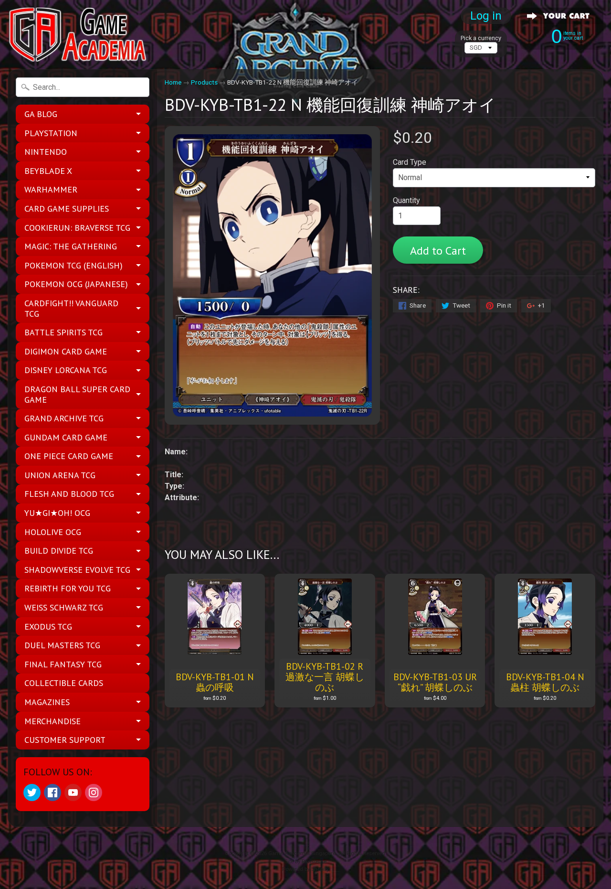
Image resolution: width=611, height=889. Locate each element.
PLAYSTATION (50, 133)
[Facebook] (52, 792)
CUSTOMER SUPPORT (64, 739)
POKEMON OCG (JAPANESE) (76, 283)
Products (204, 82)
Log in (486, 15)
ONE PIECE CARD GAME (68, 455)
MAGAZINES (47, 701)
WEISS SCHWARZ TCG (63, 607)
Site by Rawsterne (306, 861)
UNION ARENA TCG (59, 475)
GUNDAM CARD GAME (65, 437)
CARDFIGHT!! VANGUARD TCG (71, 308)
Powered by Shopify (305, 869)
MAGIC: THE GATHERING (70, 246)
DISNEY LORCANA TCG (65, 369)
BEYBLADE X (48, 170)
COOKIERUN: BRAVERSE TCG (77, 227)
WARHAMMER (50, 189)
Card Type (409, 162)
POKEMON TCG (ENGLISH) (73, 265)
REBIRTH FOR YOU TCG (67, 588)
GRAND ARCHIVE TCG (64, 418)
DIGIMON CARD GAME (65, 351)
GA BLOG (40, 113)
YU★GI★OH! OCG (57, 512)
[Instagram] (93, 792)
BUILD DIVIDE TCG (58, 550)
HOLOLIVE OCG (52, 531)
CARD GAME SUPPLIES (66, 208)
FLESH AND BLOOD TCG (69, 493)
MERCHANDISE (52, 721)
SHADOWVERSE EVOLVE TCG (77, 569)
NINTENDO (45, 151)
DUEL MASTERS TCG (62, 645)
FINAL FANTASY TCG (63, 664)
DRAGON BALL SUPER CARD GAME (77, 394)
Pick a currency (481, 38)
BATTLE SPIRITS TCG (63, 332)
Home (173, 82)
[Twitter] (32, 792)
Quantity (406, 200)
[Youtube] (73, 792)
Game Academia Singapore (302, 853)
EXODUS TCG (48, 626)
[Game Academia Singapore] (79, 35)
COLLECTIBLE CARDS (63, 682)
